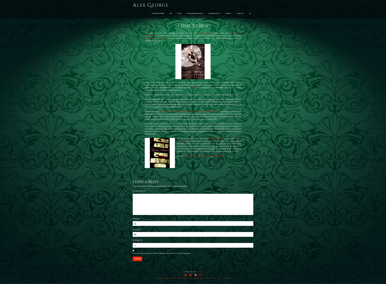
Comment (139, 191)
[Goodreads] (195, 275)
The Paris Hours (162, 278)
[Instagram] (200, 275)
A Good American (197, 278)
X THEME (199, 272)
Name (137, 218)
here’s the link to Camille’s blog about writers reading (203, 156)
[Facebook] (186, 275)
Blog (215, 278)
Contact (226, 278)
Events (208, 278)
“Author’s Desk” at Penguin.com (156, 38)
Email (137, 229)
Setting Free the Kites (179, 278)
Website (138, 240)
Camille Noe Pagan (205, 33)
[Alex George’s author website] (150, 5)
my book (194, 88)
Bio (220, 278)
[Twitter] (190, 275)
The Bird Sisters (216, 138)
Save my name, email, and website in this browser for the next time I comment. (162, 253)
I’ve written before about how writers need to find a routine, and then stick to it (189, 111)
